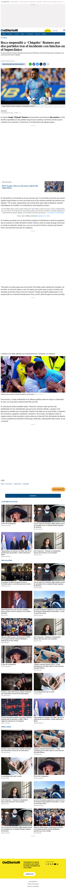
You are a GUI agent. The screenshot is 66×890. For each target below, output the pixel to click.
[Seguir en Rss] (57, 864)
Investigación (29, 34)
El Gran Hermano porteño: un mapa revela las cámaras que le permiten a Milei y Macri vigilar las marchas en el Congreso (16, 719)
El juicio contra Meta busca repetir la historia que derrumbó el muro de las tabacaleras (16, 692)
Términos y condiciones (33, 886)
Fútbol (2, 484)
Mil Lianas (37, 34)
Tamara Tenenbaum (6, 525)
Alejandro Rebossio (6, 556)
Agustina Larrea (38, 554)
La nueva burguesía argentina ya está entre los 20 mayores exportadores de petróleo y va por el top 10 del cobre (49, 611)
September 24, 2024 (43, 216)
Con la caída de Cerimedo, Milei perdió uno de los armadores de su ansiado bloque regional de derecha (49, 525)
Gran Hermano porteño (23, 1)
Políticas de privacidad (33, 884)
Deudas (59, 1)
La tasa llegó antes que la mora (44, 692)
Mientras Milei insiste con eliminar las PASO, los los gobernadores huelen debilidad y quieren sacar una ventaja (16, 639)
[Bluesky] (37, 64)
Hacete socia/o (48, 30)
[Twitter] (41, 64)
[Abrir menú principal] (64, 30)
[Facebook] (33, 64)
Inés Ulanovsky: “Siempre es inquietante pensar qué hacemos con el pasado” (47, 552)
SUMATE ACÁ (29, 874)
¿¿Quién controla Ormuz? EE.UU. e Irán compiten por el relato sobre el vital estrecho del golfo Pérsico (49, 666)
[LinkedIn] (44, 64)
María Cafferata (5, 642)
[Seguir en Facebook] (48, 864)
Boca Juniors (9, 484)
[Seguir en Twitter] (46, 864)
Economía (10, 34)
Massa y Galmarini (54, 1)
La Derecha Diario (39, 1)
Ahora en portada (6, 560)
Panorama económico (14, 1)
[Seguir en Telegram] (50, 864)
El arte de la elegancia (8, 523)
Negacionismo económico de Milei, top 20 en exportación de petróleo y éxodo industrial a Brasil (16, 552)
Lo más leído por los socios (9, 501)
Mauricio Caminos (38, 529)
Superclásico (26, 484)
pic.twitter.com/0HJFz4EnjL (55, 212)
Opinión (23, 34)
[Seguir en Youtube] (55, 864)
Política (4, 34)
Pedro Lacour (4, 615)
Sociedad (16, 34)
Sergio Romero (17, 484)
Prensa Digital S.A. (33, 881)
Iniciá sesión (55, 30)
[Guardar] (48, 64)
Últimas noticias (6, 727)
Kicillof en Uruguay (46, 1)
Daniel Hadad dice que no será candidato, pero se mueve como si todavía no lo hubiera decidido (16, 611)
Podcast (44, 34)
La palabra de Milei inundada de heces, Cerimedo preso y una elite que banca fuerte (16, 583)
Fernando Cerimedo (31, 1)
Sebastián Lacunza (5, 586)
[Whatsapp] (30, 64)
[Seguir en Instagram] (52, 864)
